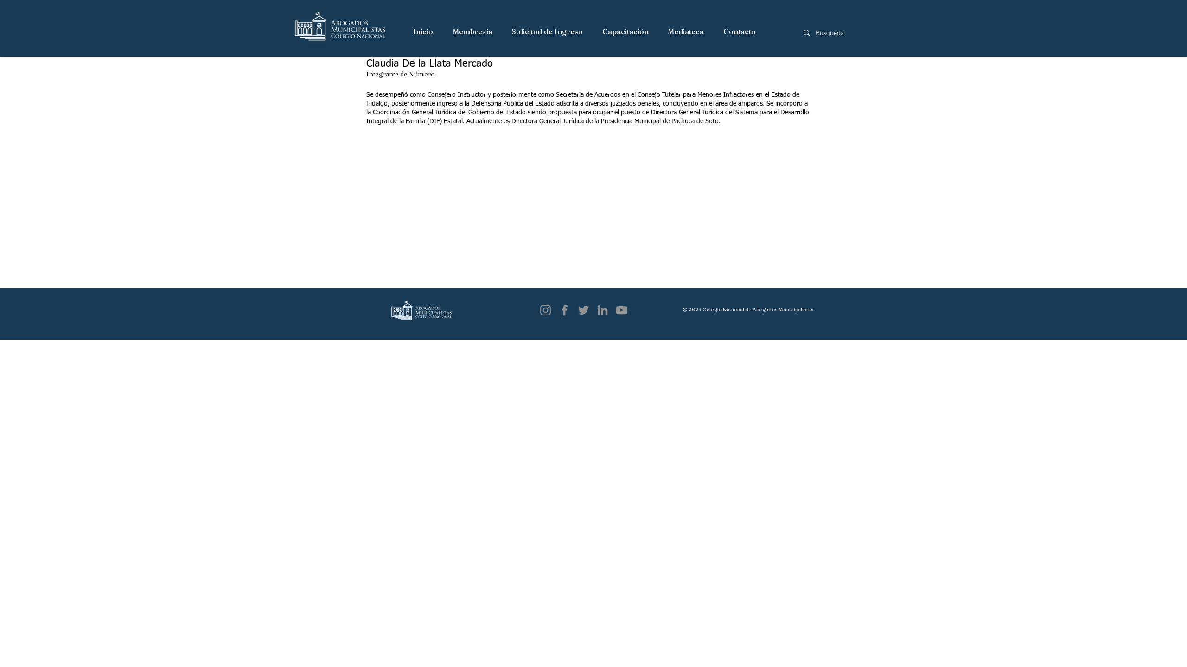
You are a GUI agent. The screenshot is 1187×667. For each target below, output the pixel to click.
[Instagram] (545, 310)
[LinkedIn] (602, 310)
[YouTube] (621, 310)
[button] (472, 32)
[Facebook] (564, 310)
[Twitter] (583, 310)
